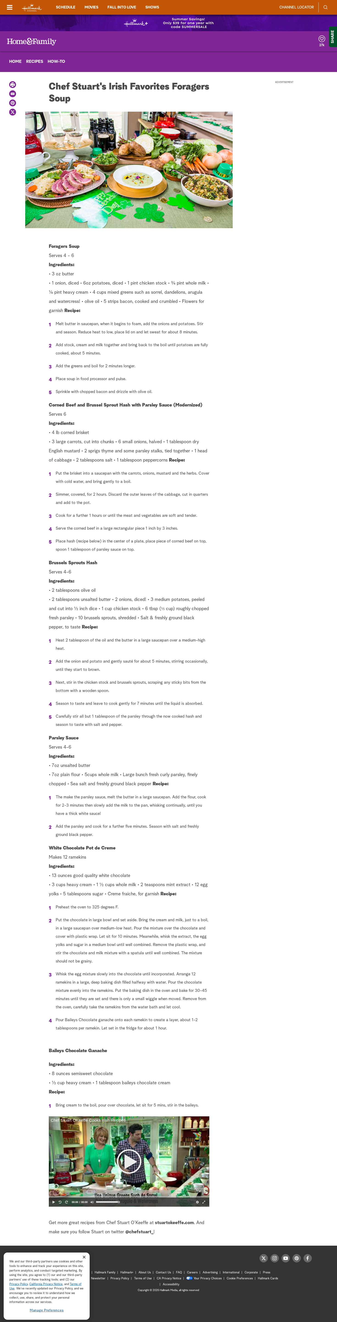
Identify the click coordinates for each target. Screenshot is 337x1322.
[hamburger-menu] (9, 7)
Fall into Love (122, 7)
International (231, 1272)
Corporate (251, 1272)
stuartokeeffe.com (174, 1222)
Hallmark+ (126, 1272)
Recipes (34, 62)
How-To (56, 62)
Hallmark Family (105, 1272)
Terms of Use (143, 1278)
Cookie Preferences (240, 1278)
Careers (192, 1272)
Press (266, 1272)
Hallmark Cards (268, 1278)
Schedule (65, 7)
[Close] (84, 1257)
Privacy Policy (119, 1278)
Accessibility (171, 1284)
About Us (144, 1272)
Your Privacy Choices (208, 1278)
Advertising (210, 1272)
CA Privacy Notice (169, 1278)
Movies (91, 7)
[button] (129, 1161)
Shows (152, 7)
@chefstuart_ (139, 1232)
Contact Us (163, 1272)
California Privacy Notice (46, 1284)
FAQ (179, 1272)
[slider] (129, 1196)
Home (15, 62)
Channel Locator (296, 7)
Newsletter (98, 1278)
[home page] (32, 7)
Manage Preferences (47, 1310)
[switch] (92, 1202)
